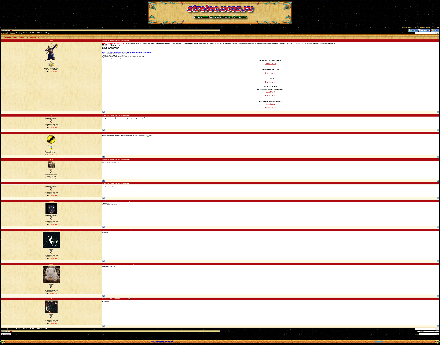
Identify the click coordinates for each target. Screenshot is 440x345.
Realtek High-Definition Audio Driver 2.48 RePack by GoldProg (32, 33)
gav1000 (51, 201)
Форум (2, 33)
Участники (416, 27)
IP (51, 298)
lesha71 (51, 133)
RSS (437, 27)
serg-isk (51, 159)
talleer (51, 264)
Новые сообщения (406, 27)
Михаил (51, 40)
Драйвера (12, 33)
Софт (7, 33)
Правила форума (425, 27)
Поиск (433, 27)
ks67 (51, 115)
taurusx (51, 230)
